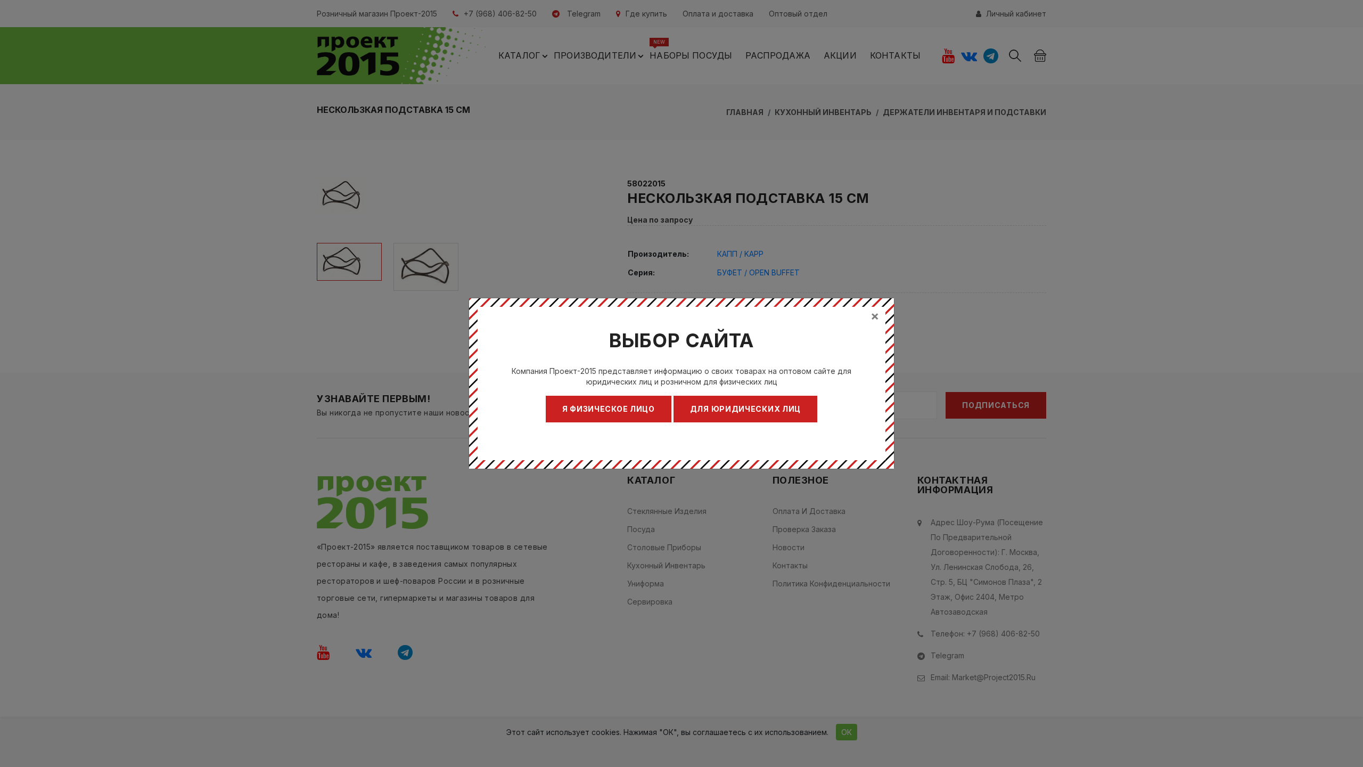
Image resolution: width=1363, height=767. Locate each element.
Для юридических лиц (745, 408)
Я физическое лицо (608, 408)
